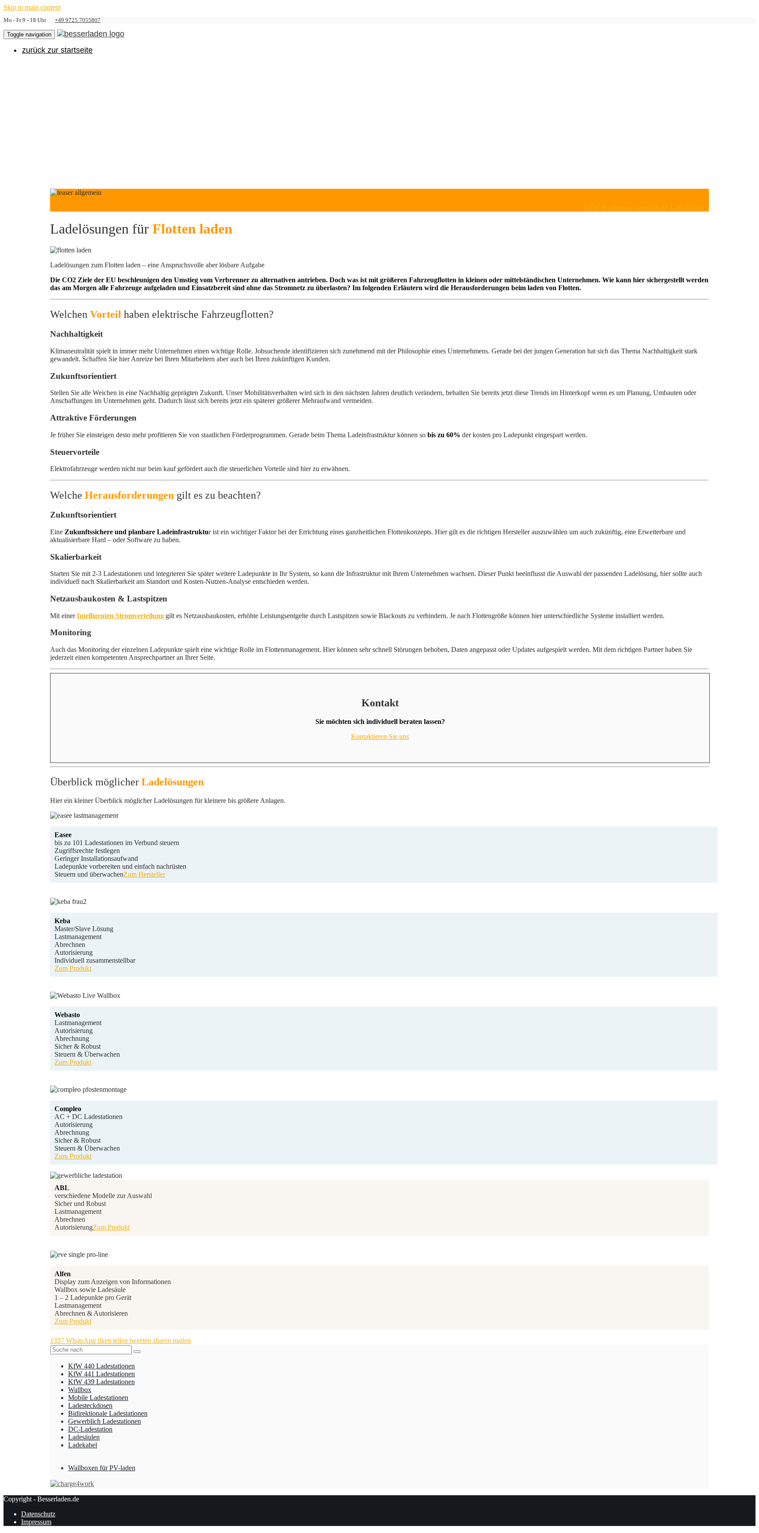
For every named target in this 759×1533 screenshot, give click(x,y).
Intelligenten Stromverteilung (120, 615)
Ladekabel (82, 1445)
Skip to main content (32, 7)
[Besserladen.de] (90, 33)
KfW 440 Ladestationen (101, 1366)
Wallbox (79, 1389)
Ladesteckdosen (90, 1405)
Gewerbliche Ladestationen (671, 207)
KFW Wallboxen (607, 207)
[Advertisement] (379, 122)
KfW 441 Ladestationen (101, 1374)
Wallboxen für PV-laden (101, 1468)
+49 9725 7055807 (78, 20)
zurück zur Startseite (57, 50)
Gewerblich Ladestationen (104, 1421)
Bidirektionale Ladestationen (108, 1413)
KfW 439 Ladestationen (101, 1381)
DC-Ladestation (90, 1429)
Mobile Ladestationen (98, 1397)
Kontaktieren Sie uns (380, 736)
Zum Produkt (72, 968)
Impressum (36, 1522)
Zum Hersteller (144, 874)
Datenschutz (38, 1514)
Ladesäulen (84, 1437)
